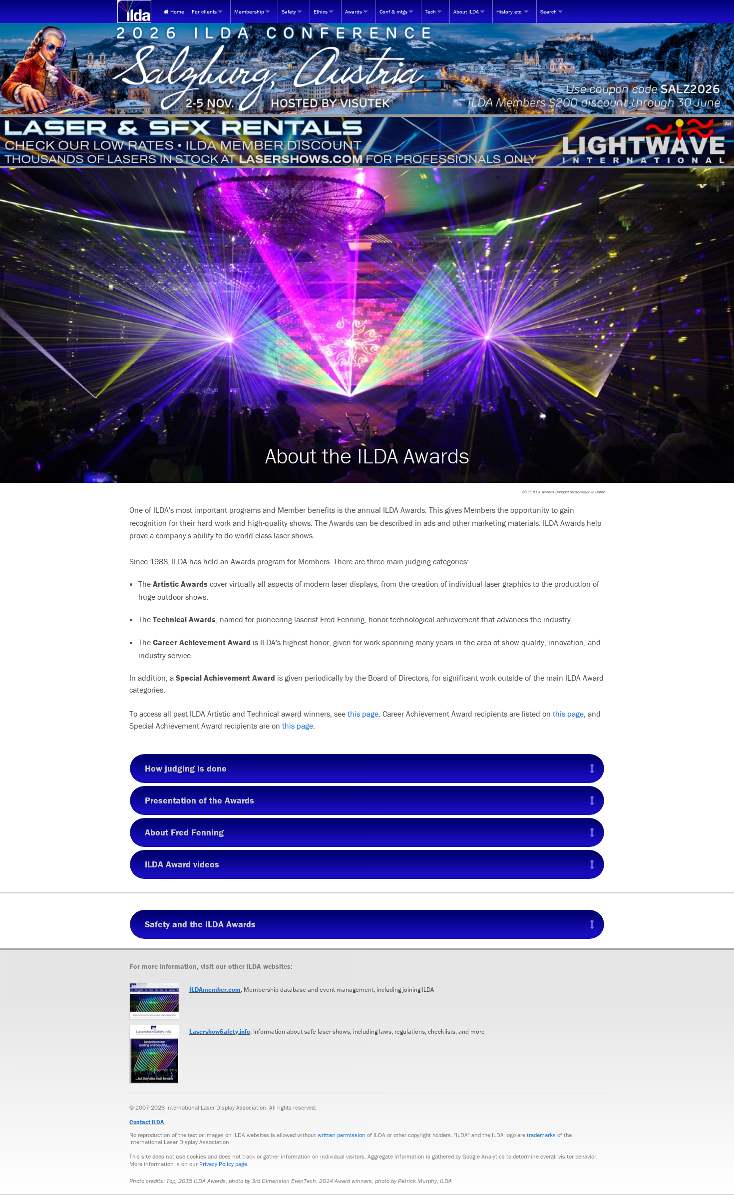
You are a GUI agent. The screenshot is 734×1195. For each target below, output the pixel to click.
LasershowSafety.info (219, 1031)
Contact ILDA (146, 1122)
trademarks (541, 1135)
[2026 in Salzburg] (367, 68)
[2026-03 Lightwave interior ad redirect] (367, 141)
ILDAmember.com (215, 989)
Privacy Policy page (223, 1164)
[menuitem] (174, 11)
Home (176, 11)
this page (363, 714)
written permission (342, 1135)
